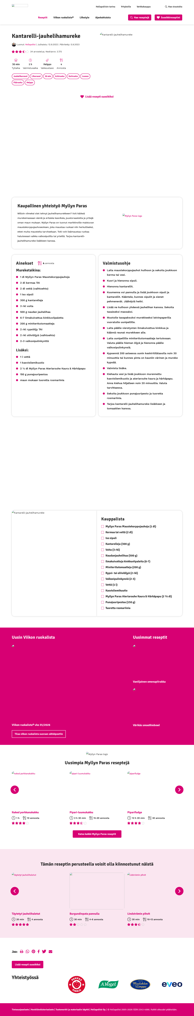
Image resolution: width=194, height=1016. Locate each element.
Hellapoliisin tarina (105, 6)
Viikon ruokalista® (63, 17)
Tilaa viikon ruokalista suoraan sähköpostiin (39, 733)
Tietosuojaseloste (20, 1009)
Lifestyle (84, 17)
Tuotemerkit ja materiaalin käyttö (72, 1009)
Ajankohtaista (103, 17)
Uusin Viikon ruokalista (33, 637)
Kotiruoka (73, 76)
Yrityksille (126, 6)
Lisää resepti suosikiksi (27, 964)
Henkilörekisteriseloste (42, 1009)
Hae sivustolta (175, 6)
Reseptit (42, 17)
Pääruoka (17, 82)
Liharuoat (36, 76)
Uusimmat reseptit (150, 637)
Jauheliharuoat (20, 76)
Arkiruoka (59, 76)
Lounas (85, 76)
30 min (48, 76)
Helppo (30, 82)
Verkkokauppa (144, 6)
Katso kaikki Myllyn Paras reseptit (97, 834)
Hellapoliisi (30, 44)
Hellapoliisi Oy (98, 1009)
